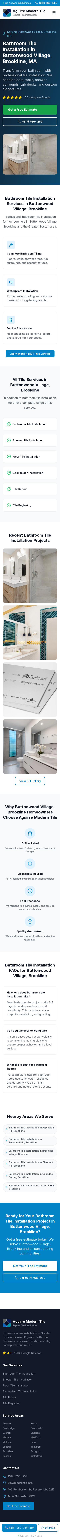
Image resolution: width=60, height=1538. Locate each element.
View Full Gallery (30, 781)
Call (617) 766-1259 (32, 1277)
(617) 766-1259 (48, 2)
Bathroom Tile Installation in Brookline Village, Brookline (31, 1152)
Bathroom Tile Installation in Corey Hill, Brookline (31, 1187)
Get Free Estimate (18, 1506)
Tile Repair (9, 1397)
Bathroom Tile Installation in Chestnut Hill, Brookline (31, 1164)
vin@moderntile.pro (20, 1483)
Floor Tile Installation (16, 1385)
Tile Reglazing (11, 1403)
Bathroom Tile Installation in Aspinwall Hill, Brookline (31, 1129)
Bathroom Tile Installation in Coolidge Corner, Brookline (31, 1176)
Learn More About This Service (30, 353)
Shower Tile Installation (17, 1379)
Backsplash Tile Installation (20, 1391)
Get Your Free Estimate (30, 1266)
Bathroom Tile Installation (19, 1373)
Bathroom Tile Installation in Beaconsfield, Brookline (25, 1141)
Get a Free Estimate (22, 109)
